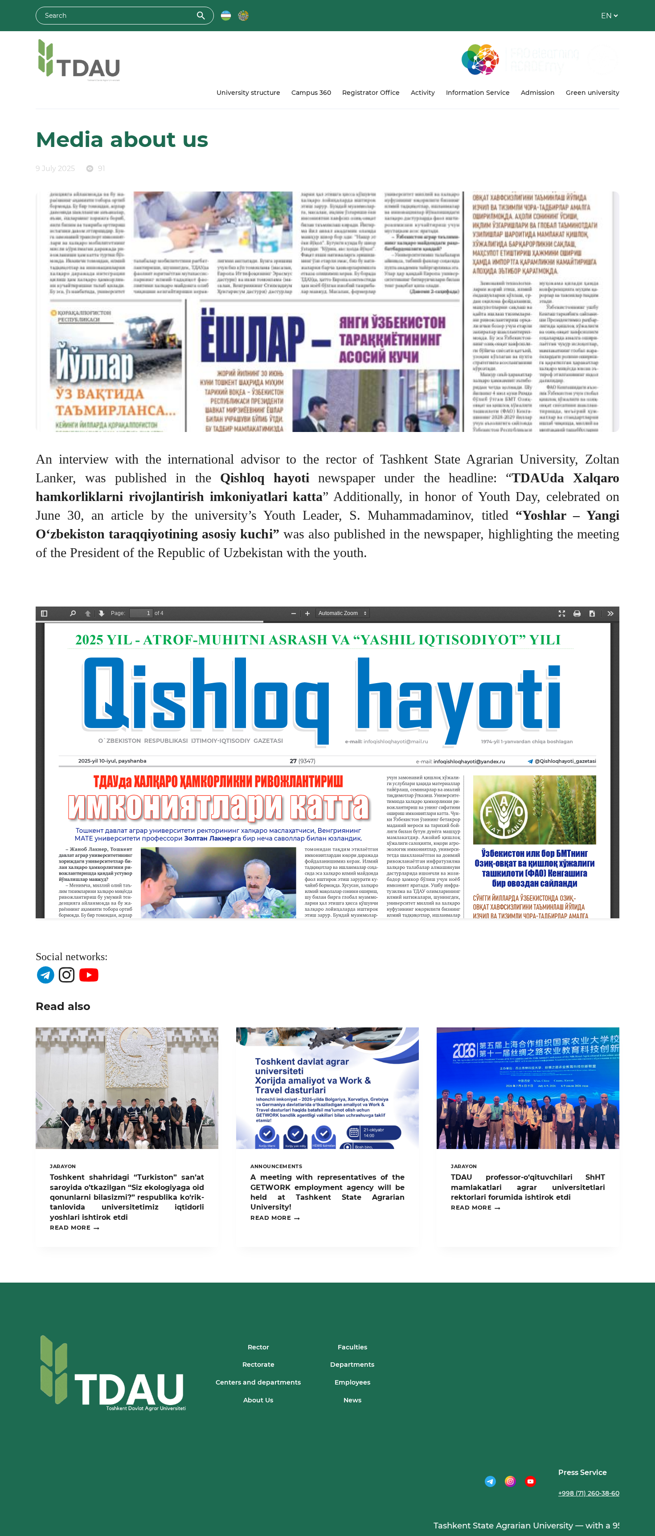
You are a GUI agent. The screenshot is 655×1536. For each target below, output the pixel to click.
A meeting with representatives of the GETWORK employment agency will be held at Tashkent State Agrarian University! (327, 1192)
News (352, 1400)
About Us (258, 1400)
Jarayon (63, 1166)
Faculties (352, 1347)
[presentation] (127, 1088)
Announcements (276, 1166)
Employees (352, 1382)
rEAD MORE (74, 1228)
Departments (352, 1365)
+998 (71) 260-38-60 (588, 1493)
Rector (258, 1347)
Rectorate (258, 1365)
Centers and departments (258, 1382)
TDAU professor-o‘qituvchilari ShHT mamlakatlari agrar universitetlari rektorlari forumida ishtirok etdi (528, 1187)
